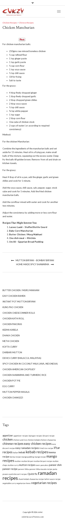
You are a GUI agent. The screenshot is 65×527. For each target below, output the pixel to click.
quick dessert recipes (18, 474)
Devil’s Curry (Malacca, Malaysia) (21, 358)
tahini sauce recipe (52, 479)
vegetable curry (9, 483)
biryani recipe (48, 436)
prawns (5, 474)
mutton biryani (27, 461)
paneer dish (55, 464)
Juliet (40, 512)
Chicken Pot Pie (11, 380)
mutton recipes (27, 464)
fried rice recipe (46, 448)
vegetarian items (23, 483)
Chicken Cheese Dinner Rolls (18, 313)
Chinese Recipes (26, 22)
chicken (7, 439)
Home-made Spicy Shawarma (32, 264)
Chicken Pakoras (12, 324)
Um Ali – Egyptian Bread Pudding (26, 241)
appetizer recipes (21, 436)
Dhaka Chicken (11, 335)
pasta (55, 469)
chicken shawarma (48, 440)
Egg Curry (8, 386)
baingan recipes (35, 436)
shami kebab (23, 479)
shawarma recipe (36, 479)
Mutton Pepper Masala (16, 392)
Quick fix (32, 473)
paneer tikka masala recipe (40, 469)
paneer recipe (10, 468)
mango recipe (40, 457)
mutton (18, 461)
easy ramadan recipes (27, 447)
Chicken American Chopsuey (18, 369)
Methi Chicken (10, 341)
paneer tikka (23, 469)
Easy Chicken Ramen (13, 296)
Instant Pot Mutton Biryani (19, 301)
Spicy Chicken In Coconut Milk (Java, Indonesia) (30, 363)
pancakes (44, 465)
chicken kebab (34, 440)
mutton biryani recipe (43, 461)
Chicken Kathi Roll (13, 318)
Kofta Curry (9, 346)
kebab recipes (37, 452)
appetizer (7, 435)
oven (38, 465)
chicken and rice (20, 440)
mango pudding (27, 457)
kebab (22, 452)
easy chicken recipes (38, 443)
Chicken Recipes (9, 22)
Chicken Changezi (12, 397)
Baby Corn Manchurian (21, 230)
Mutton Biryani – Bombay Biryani (35, 260)
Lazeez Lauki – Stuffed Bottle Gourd (28, 227)
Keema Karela (10, 329)
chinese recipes (12, 443)
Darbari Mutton (12, 352)
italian (15, 452)
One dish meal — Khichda (22, 238)
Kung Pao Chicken (12, 307)
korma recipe (15, 457)
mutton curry (13, 465)
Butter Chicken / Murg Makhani (25, 234)
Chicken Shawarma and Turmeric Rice (24, 375)
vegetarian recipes (44, 483)
